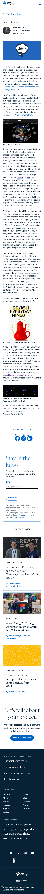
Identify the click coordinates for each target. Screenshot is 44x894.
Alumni (26, 805)
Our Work (7, 794)
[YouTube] (32, 853)
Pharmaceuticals (12, 767)
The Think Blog (13, 14)
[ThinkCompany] (8, 3)
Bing (28, 177)
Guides (6, 812)
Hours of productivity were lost (22, 375)
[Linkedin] (11, 853)
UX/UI (28, 429)
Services (6, 801)
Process (6, 805)
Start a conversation (22, 738)
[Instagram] (25, 853)
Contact (26, 808)
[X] (23, 440)
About (5, 798)
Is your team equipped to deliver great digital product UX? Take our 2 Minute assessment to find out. (19, 831)
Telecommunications (15, 773)
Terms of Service (13, 517)
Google (20, 177)
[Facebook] (17, 440)
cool (7, 157)
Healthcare (9, 779)
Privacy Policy (24, 515)
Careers (26, 801)
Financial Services (13, 761)
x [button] (40, 888)
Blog (25, 798)
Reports (6, 808)
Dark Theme (24, 880)
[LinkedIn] (30, 440)
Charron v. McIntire (24, 115)
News (25, 794)
